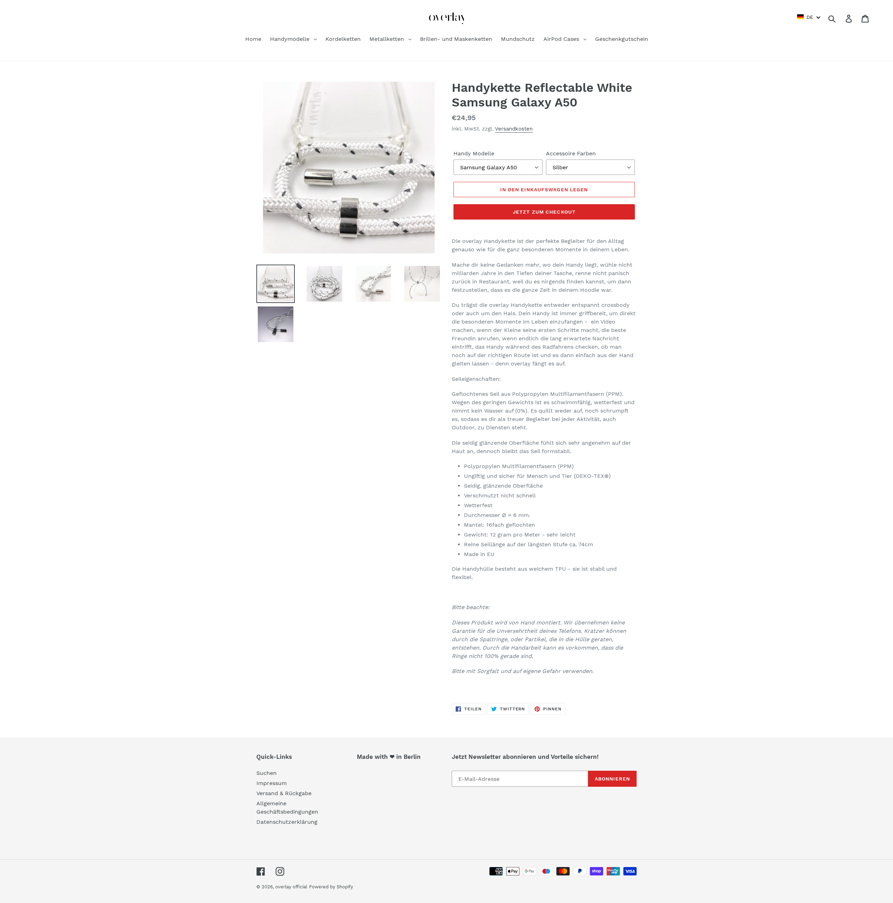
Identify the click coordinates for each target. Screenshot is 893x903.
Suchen (266, 773)
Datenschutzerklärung (286, 822)
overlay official (291, 886)
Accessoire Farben (571, 153)
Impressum (271, 783)
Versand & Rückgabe (284, 793)
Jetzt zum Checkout (544, 212)
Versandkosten (514, 129)
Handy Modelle (473, 153)
